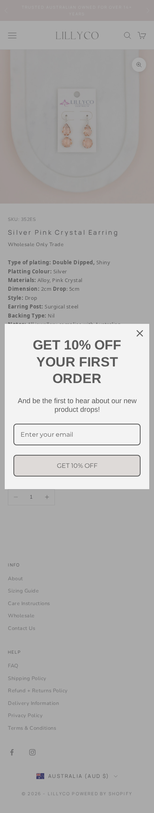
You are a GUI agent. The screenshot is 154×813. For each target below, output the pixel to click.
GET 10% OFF (77, 465)
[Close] (139, 333)
